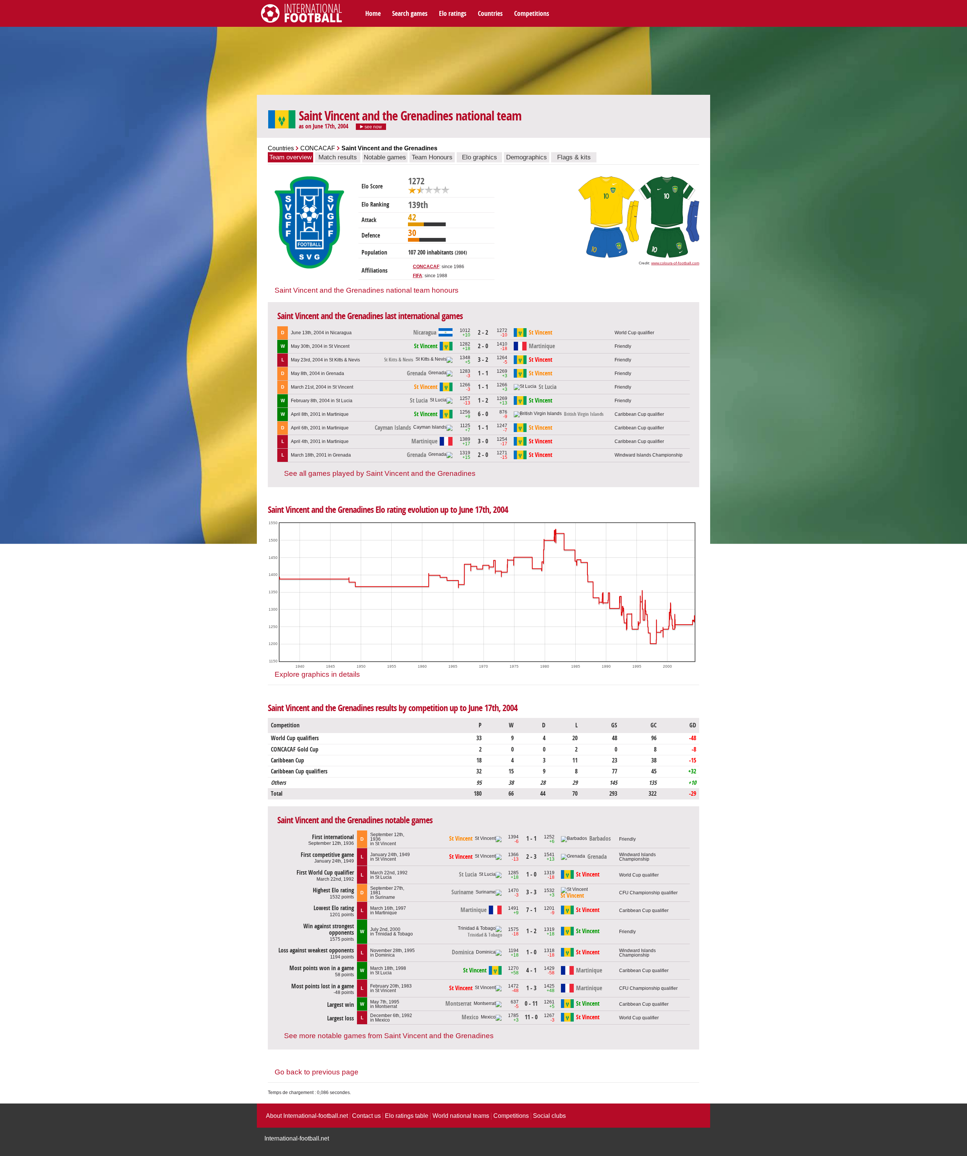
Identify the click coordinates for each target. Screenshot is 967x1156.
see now (372, 127)
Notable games (385, 157)
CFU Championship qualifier (648, 892)
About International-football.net (307, 1116)
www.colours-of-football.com (675, 263)
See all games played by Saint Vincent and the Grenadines (380, 473)
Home (373, 13)
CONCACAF (317, 148)
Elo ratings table (406, 1116)
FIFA (417, 275)
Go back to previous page (316, 1072)
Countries (490, 13)
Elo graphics (479, 157)
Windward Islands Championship (649, 455)
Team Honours (432, 157)
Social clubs (549, 1116)
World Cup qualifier (634, 332)
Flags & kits (574, 157)
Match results (337, 157)
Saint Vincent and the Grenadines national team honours (367, 290)
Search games (410, 13)
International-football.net (296, 1138)
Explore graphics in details (317, 674)
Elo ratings (453, 13)
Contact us (366, 1116)
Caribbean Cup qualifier (639, 414)
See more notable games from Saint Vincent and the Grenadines (389, 1036)
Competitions (531, 13)
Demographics (526, 157)
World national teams (461, 1116)
